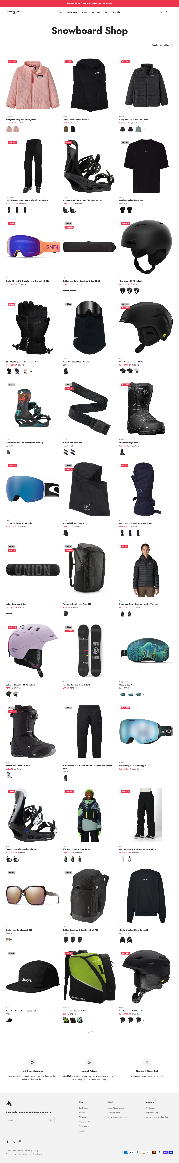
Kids (106, 12)
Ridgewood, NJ (152, 1112)
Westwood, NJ (151, 1108)
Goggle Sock (123, 682)
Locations (150, 1101)
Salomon (8, 682)
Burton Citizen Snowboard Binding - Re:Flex (82, 200)
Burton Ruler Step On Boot (18, 765)
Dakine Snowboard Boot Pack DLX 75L (80, 930)
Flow (64, 682)
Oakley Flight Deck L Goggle (19, 523)
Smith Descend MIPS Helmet (132, 1010)
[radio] (9, 129)
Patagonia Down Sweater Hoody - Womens (138, 604)
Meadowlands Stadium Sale (157, 1117)
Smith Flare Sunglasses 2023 (19, 930)
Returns (82, 1112)
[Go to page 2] (97, 1032)
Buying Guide (84, 1121)
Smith (7, 278)
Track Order (84, 1108)
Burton (65, 197)
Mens (84, 12)
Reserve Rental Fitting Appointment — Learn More (89, 3)
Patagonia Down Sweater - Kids (133, 119)
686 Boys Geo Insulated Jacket (77, 849)
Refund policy (37, 1154)
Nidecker (122, 439)
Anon (64, 359)
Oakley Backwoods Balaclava (76, 119)
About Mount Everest (116, 1108)
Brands (116, 12)
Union (7, 601)
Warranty (82, 1130)
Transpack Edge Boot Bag (74, 1010)
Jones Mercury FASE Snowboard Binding (24, 442)
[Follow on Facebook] (7, 1141)
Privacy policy (11, 1154)
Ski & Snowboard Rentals (118, 1117)
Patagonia (9, 116)
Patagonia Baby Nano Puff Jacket (21, 119)
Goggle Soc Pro (126, 684)
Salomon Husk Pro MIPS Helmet (20, 684)
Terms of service (24, 1154)
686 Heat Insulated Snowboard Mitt (135, 523)
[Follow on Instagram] (20, 1141)
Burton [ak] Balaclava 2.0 (74, 523)
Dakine (65, 278)
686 (7, 359)
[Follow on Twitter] (13, 1141)
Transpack (66, 1008)
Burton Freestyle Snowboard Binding (22, 849)
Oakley (65, 116)
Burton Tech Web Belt (72, 442)
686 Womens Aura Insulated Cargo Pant (137, 849)
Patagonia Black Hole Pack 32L (77, 604)
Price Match (84, 1126)
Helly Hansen (10, 197)
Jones (7, 439)
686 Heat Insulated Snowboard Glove (23, 361)
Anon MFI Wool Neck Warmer (76, 361)
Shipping (82, 1117)
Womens (96, 12)
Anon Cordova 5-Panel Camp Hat (21, 1010)
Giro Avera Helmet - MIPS (131, 361)
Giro (120, 278)
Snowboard (72, 12)
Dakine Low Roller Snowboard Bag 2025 (81, 281)
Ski (60, 12)
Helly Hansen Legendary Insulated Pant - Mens (27, 200)
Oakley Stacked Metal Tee (131, 200)
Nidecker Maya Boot (128, 442)
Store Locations (114, 1112)
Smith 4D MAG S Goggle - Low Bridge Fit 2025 (27, 281)
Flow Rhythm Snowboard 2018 (76, 684)
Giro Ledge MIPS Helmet (130, 281)
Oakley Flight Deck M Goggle (132, 765)
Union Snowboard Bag (16, 604)
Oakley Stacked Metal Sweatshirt (134, 930)
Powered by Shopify (31, 1150)
